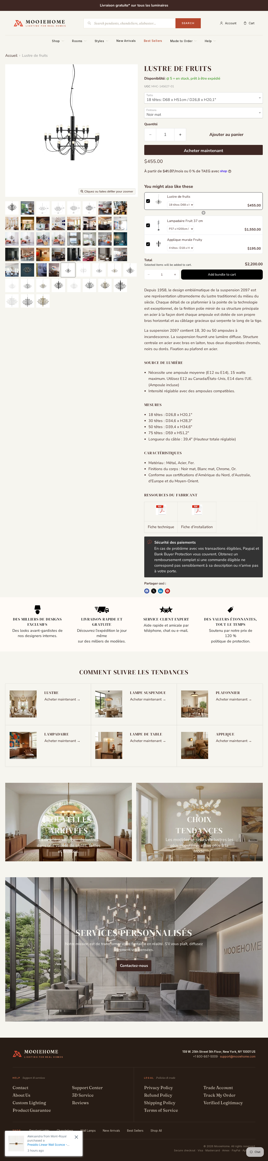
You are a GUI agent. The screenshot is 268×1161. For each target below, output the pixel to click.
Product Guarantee (32, 1110)
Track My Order (220, 1095)
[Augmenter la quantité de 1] (180, 134)
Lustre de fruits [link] (178, 196)
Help (210, 41)
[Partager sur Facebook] (146, 590)
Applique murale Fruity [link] (184, 239)
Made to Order (183, 41)
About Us (21, 1095)
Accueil (11, 55)
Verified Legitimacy (223, 1102)
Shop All (156, 1130)
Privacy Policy (158, 1087)
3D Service (83, 1095)
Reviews (80, 1102)
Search (188, 23)
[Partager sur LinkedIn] (160, 590)
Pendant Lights (39, 1130)
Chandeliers (65, 1130)
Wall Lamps (88, 1130)
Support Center (87, 1087)
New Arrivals (126, 41)
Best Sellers (153, 41)
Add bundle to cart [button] (222, 274)
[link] (158, 201)
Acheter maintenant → (62, 699)
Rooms (79, 41)
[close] (76, 1137)
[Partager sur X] (153, 590)
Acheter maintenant (203, 151)
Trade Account (218, 1087)
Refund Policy (158, 1095)
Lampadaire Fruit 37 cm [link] (185, 221)
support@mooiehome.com (237, 1056)
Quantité (151, 124)
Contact (20, 1087)
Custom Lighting (29, 1102)
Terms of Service (161, 1110)
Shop (58, 41)
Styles (101, 41)
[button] (12, 208)
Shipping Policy (159, 1102)
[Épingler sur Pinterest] (167, 590)
